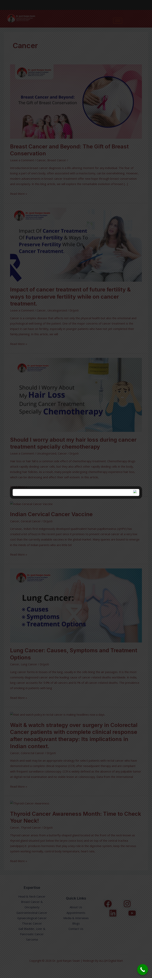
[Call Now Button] (142, 969)
